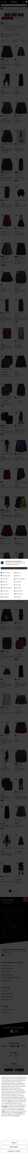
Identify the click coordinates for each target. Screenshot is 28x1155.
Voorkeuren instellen (14, 1151)
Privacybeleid (17, 1115)
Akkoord (14, 1143)
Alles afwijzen (14, 1147)
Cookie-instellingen (18, 1112)
